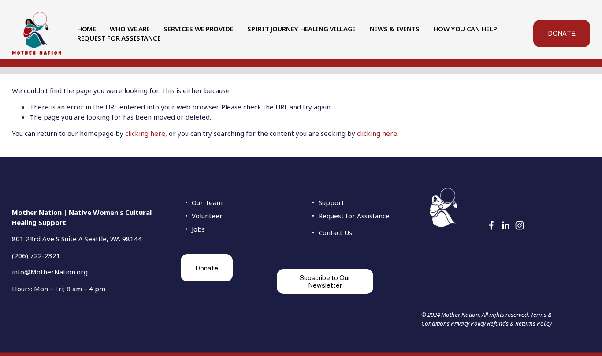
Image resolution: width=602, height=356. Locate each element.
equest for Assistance (356, 215)
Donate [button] (206, 268)
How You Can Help (465, 28)
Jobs (198, 229)
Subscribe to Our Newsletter (325, 281)
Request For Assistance (118, 38)
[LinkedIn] (505, 225)
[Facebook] (491, 225)
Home (86, 28)
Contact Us (335, 232)
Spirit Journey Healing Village (301, 28)
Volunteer (207, 215)
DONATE (562, 33)
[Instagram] (519, 225)
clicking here (145, 133)
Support (331, 202)
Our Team (207, 202)
